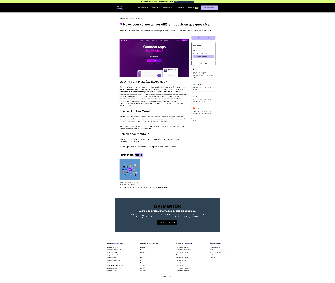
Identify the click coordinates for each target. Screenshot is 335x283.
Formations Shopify (182, 257)
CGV (211, 250)
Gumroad (143, 255)
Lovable (142, 268)
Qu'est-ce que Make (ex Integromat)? (200, 49)
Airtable (142, 265)
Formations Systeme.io (183, 252)
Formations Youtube (182, 268)
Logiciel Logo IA (112, 252)
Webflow (143, 270)
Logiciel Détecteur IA (114, 250)
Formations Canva (182, 247)
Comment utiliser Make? (200, 53)
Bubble (142, 263)
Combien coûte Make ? (202, 56)
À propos (212, 257)
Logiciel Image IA (112, 257)
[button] (142, 7)
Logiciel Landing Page (114, 268)
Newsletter (191, 7)
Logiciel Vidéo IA (112, 247)
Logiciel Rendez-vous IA (115, 265)
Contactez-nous (161, 187)
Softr (142, 260)
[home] (120, 7)
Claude (142, 252)
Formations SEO (181, 260)
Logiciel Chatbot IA (113, 260)
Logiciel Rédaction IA (114, 255)
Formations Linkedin (182, 270)
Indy (141, 250)
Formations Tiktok (182, 265)
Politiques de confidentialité (219, 255)
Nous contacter (215, 247)
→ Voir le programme (167, 222)
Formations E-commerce (184, 263)
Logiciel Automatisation (115, 263)
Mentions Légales (215, 252)
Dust (142, 257)
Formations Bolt (181, 255)
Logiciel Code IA (112, 270)
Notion (142, 247)
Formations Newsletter (183, 250)
